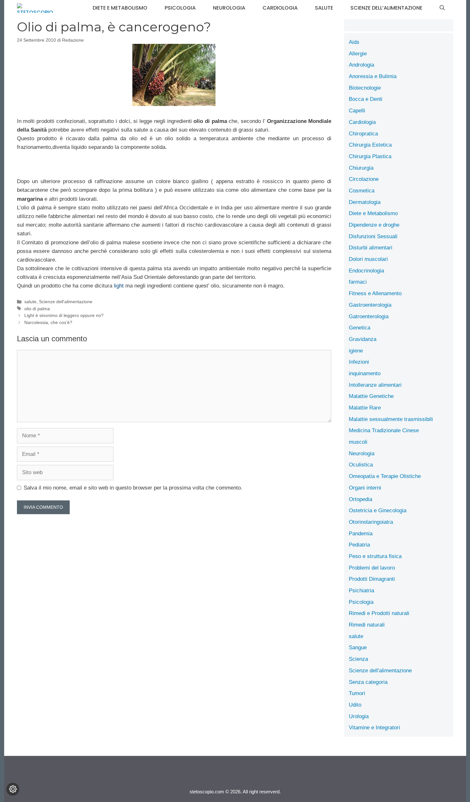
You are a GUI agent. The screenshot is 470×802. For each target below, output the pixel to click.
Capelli (357, 111)
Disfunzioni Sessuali (373, 236)
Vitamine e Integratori (374, 728)
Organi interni (365, 488)
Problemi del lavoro (372, 568)
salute (324, 8)
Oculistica (361, 465)
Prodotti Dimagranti (372, 579)
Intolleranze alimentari (375, 385)
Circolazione (364, 179)
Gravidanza (362, 339)
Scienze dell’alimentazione (386, 8)
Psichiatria (361, 590)
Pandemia (360, 534)
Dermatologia (364, 202)
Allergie (358, 54)
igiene (356, 351)
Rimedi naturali (367, 625)
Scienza (358, 659)
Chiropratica (363, 134)
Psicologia (180, 8)
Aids (354, 42)
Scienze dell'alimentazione (65, 301)
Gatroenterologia (368, 316)
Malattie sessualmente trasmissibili (391, 419)
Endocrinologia (366, 271)
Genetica (359, 328)
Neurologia (229, 8)
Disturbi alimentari (370, 248)
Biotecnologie (365, 88)
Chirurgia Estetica (370, 145)
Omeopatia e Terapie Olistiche (385, 476)
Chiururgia (361, 168)
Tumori (357, 693)
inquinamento (364, 373)
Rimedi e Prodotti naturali (379, 613)
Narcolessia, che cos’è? (48, 322)
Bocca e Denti (365, 99)
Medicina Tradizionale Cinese (384, 430)
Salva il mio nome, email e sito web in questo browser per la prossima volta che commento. (133, 488)
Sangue (358, 647)
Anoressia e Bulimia (372, 76)
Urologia (359, 716)
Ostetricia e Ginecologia (377, 510)
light (119, 286)
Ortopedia (360, 499)
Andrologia (361, 65)
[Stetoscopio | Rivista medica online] (35, 8)
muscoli (358, 442)
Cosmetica (361, 191)
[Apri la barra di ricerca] (442, 8)
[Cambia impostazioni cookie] (12, 789)
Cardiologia (280, 8)
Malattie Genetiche (371, 396)
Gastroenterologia (370, 305)
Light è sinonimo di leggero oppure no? (64, 315)
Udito (355, 705)
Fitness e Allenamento (375, 293)
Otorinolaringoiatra (371, 522)
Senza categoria (368, 682)
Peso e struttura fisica (375, 556)
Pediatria (359, 545)
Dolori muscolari (368, 259)
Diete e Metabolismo (120, 8)
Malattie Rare (365, 408)
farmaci (358, 282)
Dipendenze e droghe (374, 225)
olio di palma (37, 308)
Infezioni (359, 362)
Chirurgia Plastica (370, 156)
